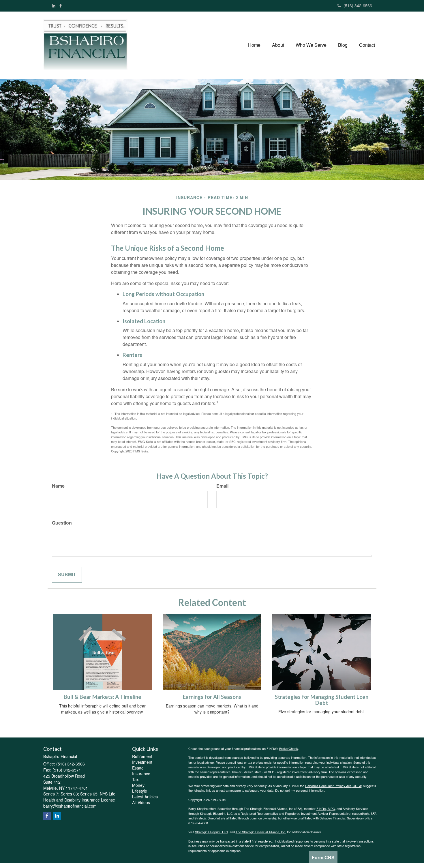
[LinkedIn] (53, 5)
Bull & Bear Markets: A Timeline (102, 697)
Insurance (141, 773)
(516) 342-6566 (358, 5)
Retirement (142, 756)
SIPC (331, 808)
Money (138, 785)
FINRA (321, 808)
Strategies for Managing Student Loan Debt (321, 700)
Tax (135, 779)
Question (62, 523)
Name (58, 486)
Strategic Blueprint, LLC (211, 832)
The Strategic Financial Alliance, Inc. (261, 832)
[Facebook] (60, 5)
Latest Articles (145, 797)
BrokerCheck (288, 748)
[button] (278, 45)
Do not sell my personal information (299, 790)
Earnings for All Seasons (212, 697)
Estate (138, 768)
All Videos (141, 802)
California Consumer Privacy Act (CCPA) (333, 785)
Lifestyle (139, 791)
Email (222, 486)
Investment (142, 762)
